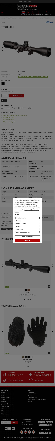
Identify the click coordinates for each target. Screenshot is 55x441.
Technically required (21, 218)
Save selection (27, 237)
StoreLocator (19, 229)
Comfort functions (21, 223)
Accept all (27, 240)
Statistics (18, 221)
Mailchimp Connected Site (23, 232)
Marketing (18, 226)
